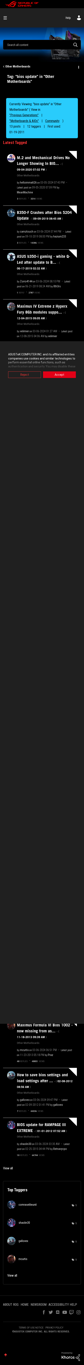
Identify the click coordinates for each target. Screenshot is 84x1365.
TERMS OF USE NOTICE (31, 1327)
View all (8, 1168)
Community (52, 121)
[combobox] (42, 45)
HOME (25, 1305)
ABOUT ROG (11, 1305)
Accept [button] (59, 374)
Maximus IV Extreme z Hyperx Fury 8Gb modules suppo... (42, 312)
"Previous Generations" (24, 115)
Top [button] (5, 1355)
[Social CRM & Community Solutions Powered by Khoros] (71, 1356)
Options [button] (78, 66)
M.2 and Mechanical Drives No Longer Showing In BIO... (43, 163)
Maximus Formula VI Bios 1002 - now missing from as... (45, 1031)
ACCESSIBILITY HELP (63, 1305)
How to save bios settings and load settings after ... (45, 1080)
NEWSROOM (38, 1305)
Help (68, 17)
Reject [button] (24, 374)
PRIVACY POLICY (54, 1327)
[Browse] (6, 18)
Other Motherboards (17, 66)
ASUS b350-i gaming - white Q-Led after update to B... (43, 262)
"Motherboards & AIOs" (24, 121)
